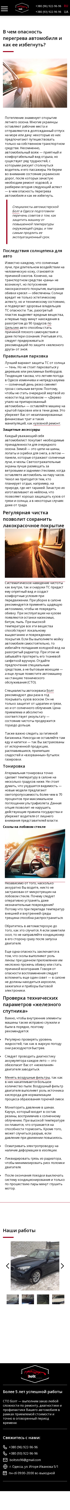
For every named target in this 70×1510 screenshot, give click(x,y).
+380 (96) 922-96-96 (48, 6)
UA (66, 12)
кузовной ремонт (46, 423)
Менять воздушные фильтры (27, 1077)
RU (66, 6)
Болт (15, 211)
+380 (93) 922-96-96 (48, 12)
